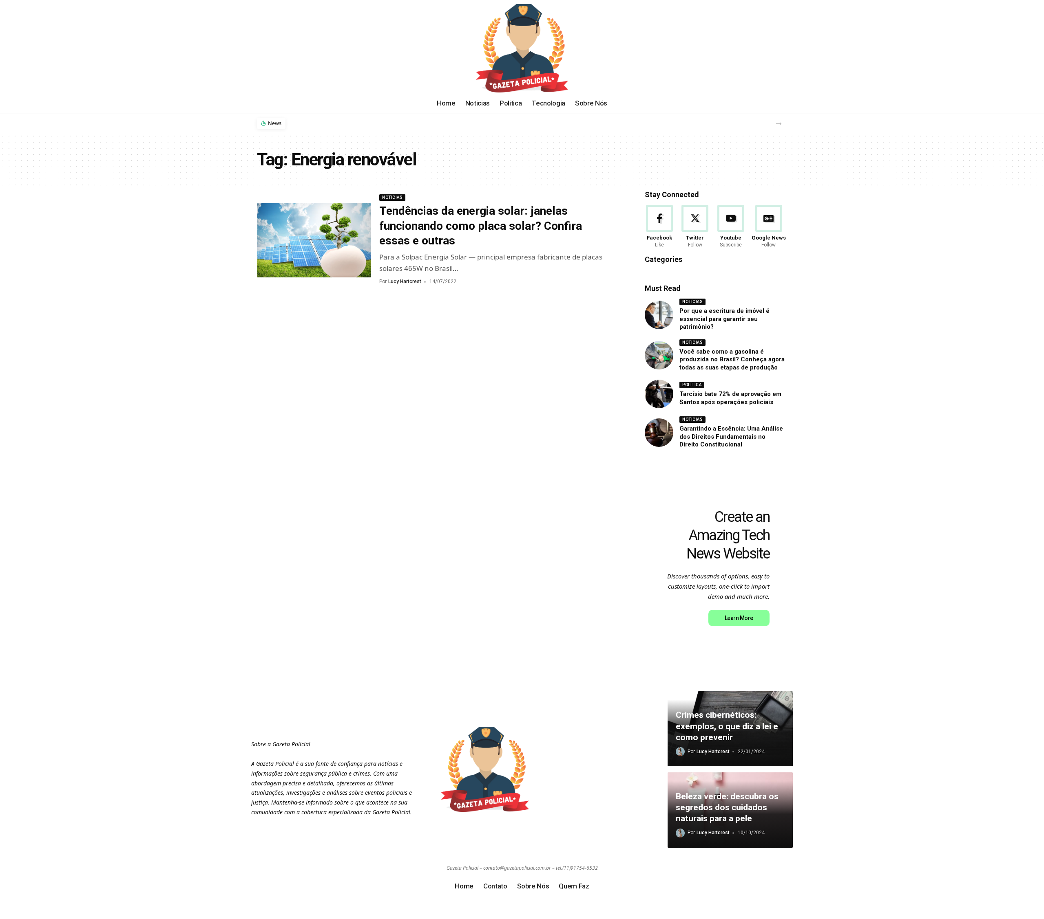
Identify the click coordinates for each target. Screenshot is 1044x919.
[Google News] (769, 227)
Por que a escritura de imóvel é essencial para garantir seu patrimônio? (724, 318)
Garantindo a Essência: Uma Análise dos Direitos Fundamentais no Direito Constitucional (731, 436)
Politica (691, 385)
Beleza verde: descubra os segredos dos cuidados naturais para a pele (727, 807)
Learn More (739, 618)
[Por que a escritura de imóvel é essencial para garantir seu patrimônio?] (659, 315)
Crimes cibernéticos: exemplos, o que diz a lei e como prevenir (727, 726)
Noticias (392, 197)
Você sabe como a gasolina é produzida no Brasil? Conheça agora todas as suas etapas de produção (732, 359)
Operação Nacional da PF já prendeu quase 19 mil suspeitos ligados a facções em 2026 (416, 123)
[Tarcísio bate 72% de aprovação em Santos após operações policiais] (659, 394)
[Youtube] (730, 227)
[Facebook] (659, 227)
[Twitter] (695, 227)
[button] (778, 123)
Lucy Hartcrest (404, 281)
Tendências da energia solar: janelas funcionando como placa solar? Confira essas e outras (480, 225)
